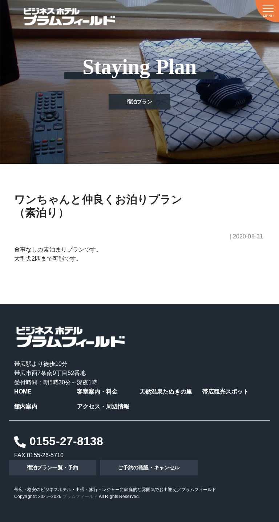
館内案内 (25, 406)
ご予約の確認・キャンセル (148, 467)
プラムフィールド (80, 496)
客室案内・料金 (97, 391)
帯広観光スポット (225, 391)
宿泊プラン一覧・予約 (52, 467)
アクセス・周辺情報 (103, 406)
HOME (23, 391)
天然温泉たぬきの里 (166, 391)
